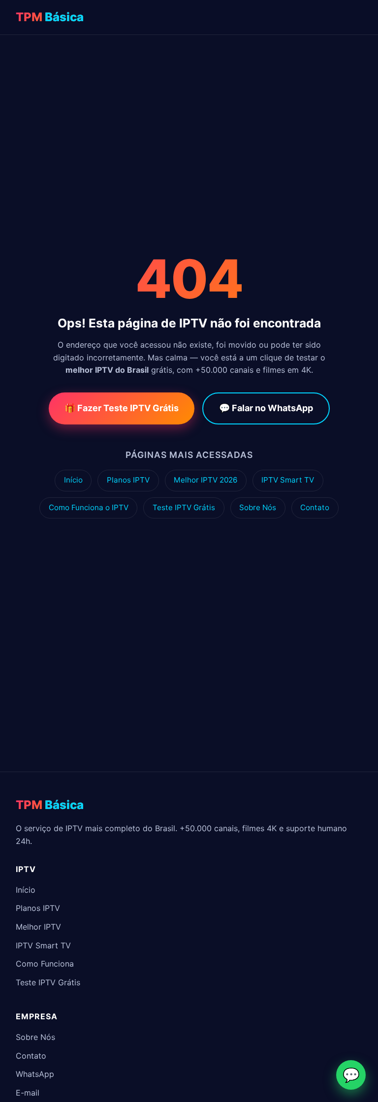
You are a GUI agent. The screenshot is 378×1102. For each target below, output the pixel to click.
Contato (314, 507)
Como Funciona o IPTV (88, 507)
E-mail (27, 1093)
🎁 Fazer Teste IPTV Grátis (121, 408)
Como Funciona (45, 964)
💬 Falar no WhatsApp (266, 408)
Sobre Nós (257, 507)
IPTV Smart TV (287, 480)
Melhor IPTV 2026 (205, 480)
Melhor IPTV (38, 927)
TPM (50, 17)
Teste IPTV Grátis (184, 507)
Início (73, 480)
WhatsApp (35, 1074)
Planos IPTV (128, 480)
